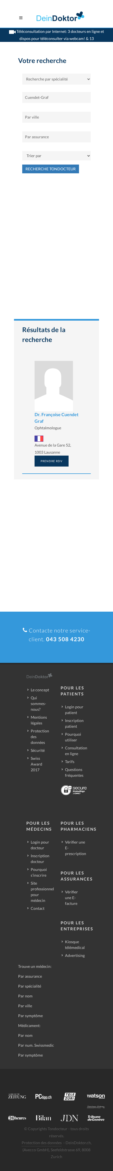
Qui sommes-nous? (38, 703)
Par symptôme (30, 1015)
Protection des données (40, 737)
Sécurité (38, 750)
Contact (37, 908)
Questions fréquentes (74, 772)
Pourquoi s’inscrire (39, 872)
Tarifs (69, 761)
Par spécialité (29, 986)
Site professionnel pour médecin (42, 892)
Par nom (25, 996)
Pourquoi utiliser (73, 737)
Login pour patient (74, 709)
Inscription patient (74, 723)
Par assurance (30, 976)
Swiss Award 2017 (36, 764)
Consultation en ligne (76, 751)
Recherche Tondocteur (51, 168)
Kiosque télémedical (75, 944)
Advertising (75, 955)
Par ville (25, 1005)
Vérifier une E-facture (71, 898)
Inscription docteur (40, 858)
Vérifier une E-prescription (75, 848)
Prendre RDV (52, 461)
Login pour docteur (40, 845)
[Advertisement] (56, 248)
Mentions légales (39, 720)
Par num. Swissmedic (36, 1045)
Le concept (40, 689)
